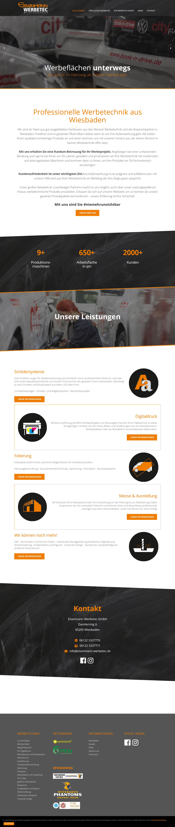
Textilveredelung (24, 792)
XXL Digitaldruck (24, 751)
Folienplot (21, 771)
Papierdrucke (23, 757)
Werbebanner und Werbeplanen (31, 754)
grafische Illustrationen (26, 781)
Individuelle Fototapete (27, 795)
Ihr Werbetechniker (124, 10)
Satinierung (22, 768)
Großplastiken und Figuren (28, 788)
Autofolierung (23, 761)
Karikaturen (22, 785)
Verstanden (9, 824)
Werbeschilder (23, 744)
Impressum (93, 754)
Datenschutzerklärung (158, 820)
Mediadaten (94, 740)
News (140, 10)
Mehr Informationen (29, 399)
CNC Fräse (21, 778)
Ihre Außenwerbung (99, 10)
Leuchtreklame (23, 740)
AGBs (91, 747)
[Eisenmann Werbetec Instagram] (91, 662)
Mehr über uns (88, 213)
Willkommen (78, 10)
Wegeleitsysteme (24, 747)
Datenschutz (94, 751)
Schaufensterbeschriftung (28, 764)
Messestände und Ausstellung (29, 775)
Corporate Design (24, 798)
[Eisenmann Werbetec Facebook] (83, 662)
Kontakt (151, 10)
